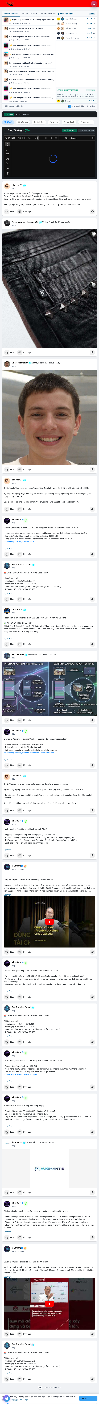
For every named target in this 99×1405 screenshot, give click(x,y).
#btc (32, 541)
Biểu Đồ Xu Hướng (69, 130)
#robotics (49, 753)
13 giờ (14, 869)
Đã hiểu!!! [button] (85, 1398)
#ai (43, 753)
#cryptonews (23, 541)
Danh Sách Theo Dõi (87, 130)
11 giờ (14, 523)
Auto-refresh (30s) (78, 106)
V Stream (16, 866)
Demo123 (69, 101)
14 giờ (14, 1251)
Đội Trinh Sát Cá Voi (21, 564)
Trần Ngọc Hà (70, 28)
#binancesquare (11, 541)
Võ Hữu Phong (71, 24)
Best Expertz (18, 654)
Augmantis (17, 1142)
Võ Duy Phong (71, 33)
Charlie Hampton (20, 363)
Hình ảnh (40, 122)
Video (55, 122)
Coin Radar (17, 609)
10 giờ (14, 225)
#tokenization (36, 753)
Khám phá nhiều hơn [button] (19, 1400)
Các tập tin (87, 122)
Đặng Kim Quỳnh (72, 38)
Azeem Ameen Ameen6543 (25, 222)
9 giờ (13, 188)
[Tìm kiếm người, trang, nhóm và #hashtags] (94, 4)
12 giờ (14, 568)
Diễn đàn (20, 106)
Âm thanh (70, 122)
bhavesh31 (17, 185)
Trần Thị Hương (71, 19)
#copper (33, 1074)
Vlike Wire (17, 519)
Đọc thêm (7, 548)
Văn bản (24, 122)
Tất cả (9, 122)
